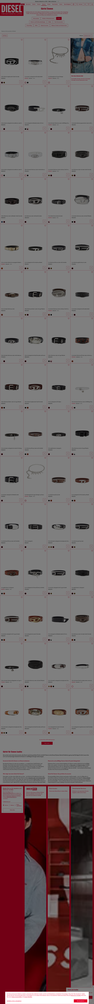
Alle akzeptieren (80, 1001)
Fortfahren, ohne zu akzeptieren (14, 1001)
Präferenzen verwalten (75, 995)
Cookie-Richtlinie (28, 996)
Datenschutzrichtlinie (17, 996)
